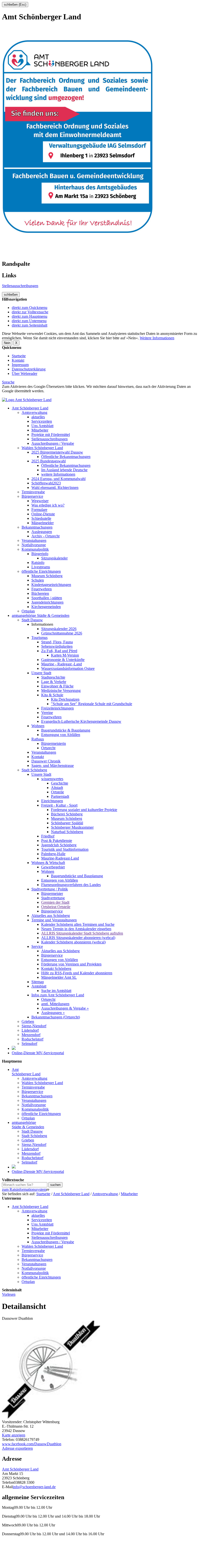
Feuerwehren (41, 589)
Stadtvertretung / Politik (49, 889)
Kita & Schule (52, 695)
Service (37, 946)
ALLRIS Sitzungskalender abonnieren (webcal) (78, 938)
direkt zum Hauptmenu (29, 316)
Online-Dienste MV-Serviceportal (38, 1053)
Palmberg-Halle (53, 854)
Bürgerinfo (39, 554)
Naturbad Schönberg (67, 832)
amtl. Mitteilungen (55, 1004)
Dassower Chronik (46, 761)
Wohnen (37, 726)
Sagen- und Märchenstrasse (52, 765)
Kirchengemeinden (46, 607)
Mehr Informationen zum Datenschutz (31, 395)
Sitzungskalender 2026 (58, 629)
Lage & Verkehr (53, 682)
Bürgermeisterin (53, 743)
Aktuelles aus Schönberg (50, 915)
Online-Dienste (43, 514)
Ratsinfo (37, 562)
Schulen (37, 580)
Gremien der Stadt (55, 902)
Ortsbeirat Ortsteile (55, 907)
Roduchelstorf (32, 1039)
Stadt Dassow (32, 620)
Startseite (19, 356)
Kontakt (18, 360)
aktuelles (38, 417)
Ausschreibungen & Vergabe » (65, 1008)
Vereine (47, 712)
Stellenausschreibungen (20, 286)
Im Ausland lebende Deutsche (64, 470)
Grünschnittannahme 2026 (61, 633)
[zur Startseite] (26, 400)
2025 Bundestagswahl (48, 461)
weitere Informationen (58, 474)
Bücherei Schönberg (67, 814)
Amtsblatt (38, 986)
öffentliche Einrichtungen (41, 571)
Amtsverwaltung (34, 412)
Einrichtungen (52, 801)
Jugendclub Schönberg (58, 845)
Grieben (28, 1021)
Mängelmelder (42, 523)
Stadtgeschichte (53, 677)
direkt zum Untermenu (29, 321)
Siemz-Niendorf (34, 1026)
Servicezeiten (41, 421)
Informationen (42, 624)
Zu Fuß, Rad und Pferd (59, 651)
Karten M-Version (65, 655)
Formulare (39, 509)
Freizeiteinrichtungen (57, 708)
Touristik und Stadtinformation (64, 849)
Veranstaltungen (34, 540)
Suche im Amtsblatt (56, 991)
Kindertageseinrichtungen (51, 585)
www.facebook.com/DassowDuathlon (31, 1444)
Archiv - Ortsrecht (45, 536)
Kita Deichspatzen (65, 699)
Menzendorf (31, 1035)
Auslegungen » (53, 1013)
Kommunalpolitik (35, 549)
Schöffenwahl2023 (46, 483)
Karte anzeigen (13, 1435)
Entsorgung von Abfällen (60, 735)
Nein (7, 343)
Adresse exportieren (17, 1448)
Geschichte (59, 783)
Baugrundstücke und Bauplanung (77, 876)
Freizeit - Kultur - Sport (59, 805)
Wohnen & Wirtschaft (48, 863)
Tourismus (39, 637)
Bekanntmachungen (37, 527)
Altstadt (57, 788)
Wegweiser (40, 501)
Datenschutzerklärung (29, 369)
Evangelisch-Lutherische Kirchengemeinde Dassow (81, 721)
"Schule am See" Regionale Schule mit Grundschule (91, 704)
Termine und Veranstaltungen (54, 920)
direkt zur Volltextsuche (30, 312)
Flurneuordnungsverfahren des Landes (71, 885)
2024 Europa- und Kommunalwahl (58, 479)
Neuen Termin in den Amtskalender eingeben (76, 929)
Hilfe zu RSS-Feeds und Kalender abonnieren (76, 973)
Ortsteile (57, 792)
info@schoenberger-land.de (34, 1487)
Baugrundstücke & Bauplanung (65, 730)
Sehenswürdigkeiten (57, 646)
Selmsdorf (29, 1043)
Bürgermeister (52, 893)
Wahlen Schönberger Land (42, 448)
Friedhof (47, 836)
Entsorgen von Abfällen (59, 880)
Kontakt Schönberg (56, 968)
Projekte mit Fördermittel (50, 434)
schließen (11, 294)
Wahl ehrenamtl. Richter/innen (54, 487)
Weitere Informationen (157, 338)
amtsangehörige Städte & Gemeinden (40, 615)
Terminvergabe (33, 492)
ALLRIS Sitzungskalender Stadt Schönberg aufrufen (82, 933)
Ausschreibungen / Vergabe (52, 443)
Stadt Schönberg (34, 770)
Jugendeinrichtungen (47, 602)
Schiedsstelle (41, 518)
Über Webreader (24, 373)
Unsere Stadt (41, 673)
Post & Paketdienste (56, 840)
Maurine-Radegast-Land (60, 858)
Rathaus (37, 739)
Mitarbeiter (39, 430)
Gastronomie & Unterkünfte (63, 660)
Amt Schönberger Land (30, 408)
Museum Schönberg (47, 576)
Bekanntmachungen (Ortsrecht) (55, 1017)
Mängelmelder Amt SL (59, 977)
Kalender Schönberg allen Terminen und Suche (77, 924)
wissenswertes (52, 779)
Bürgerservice (32, 496)
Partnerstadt (60, 796)
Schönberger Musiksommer (72, 827)
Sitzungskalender (54, 558)
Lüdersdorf (30, 1030)
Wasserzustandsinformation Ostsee (68, 668)
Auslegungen (41, 532)
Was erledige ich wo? (47, 505)
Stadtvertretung (53, 898)
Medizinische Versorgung (61, 690)
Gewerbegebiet (53, 867)
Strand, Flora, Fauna (57, 642)
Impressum (20, 365)
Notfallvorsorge (34, 545)
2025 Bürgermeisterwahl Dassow (57, 452)
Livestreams (40, 567)
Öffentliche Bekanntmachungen (65, 457)
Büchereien (40, 593)
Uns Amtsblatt (42, 426)
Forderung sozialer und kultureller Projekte (84, 810)
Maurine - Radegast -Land (61, 664)
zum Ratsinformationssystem (24, 1189)
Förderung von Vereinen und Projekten (71, 964)
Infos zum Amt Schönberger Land (57, 995)
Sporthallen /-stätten (46, 598)
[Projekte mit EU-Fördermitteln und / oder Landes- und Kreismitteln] (14, 1048)
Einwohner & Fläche (57, 686)
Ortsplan (28, 611)
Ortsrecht (48, 748)
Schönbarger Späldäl (67, 823)
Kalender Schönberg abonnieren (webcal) (73, 942)
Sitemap (37, 982)
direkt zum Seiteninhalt (29, 325)
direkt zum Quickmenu (29, 307)
